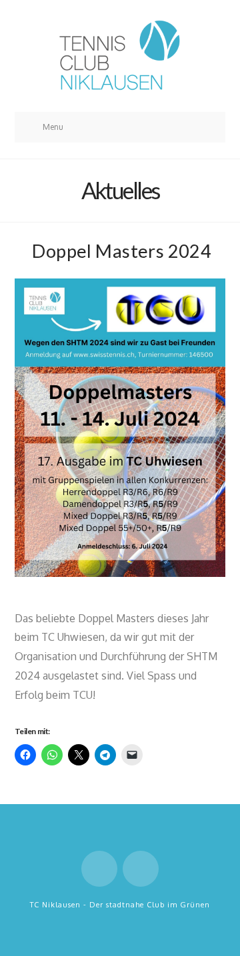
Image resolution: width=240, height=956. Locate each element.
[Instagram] (141, 869)
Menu (53, 127)
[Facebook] (99, 869)
